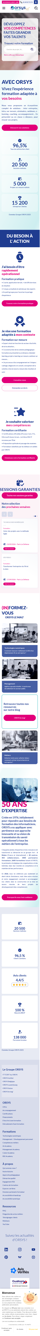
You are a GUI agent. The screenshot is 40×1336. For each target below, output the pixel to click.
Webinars (6, 1221)
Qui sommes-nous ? (10, 1168)
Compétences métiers (11, 1143)
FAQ (4, 1211)
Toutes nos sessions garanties (20, 495)
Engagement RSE (9, 1182)
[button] (4, 8)
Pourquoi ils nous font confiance (19, 897)
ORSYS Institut (8, 1078)
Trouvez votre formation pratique (19, 303)
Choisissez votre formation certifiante (20, 458)
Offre (5, 1107)
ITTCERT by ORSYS (10, 1075)
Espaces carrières (9, 1188)
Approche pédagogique (11, 1175)
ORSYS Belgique (9, 1081)
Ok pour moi (33, 1329)
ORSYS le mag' (8, 1092)
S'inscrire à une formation (12, 1120)
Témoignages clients (10, 1217)
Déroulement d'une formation (13, 1124)
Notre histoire (8, 1171)
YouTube (6, 1224)
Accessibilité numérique (11, 1199)
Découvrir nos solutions (19, 128)
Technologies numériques (12, 1136)
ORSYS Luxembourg (10, 1085)
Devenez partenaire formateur (14, 1192)
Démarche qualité (9, 1178)
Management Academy (11, 1149)
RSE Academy (8, 1156)
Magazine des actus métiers (13, 1214)
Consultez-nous (20, 380)
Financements (8, 1117)
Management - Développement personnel (18, 1139)
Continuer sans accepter (6, 1329)
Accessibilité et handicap (12, 1195)
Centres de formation (10, 1185)
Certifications (8, 1114)
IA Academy (7, 1146)
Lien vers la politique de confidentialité (13, 1321)
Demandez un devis (19, 388)
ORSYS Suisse (8, 1088)
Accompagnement (9, 1110)
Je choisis (20, 1329)
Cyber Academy (8, 1153)
